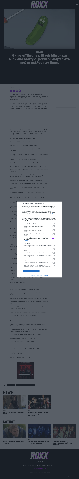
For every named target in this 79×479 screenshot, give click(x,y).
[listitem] (39, 223)
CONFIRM (31, 271)
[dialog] (39, 239)
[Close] (59, 204)
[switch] (53, 226)
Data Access (39, 275)
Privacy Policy (46, 275)
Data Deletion (32, 275)
